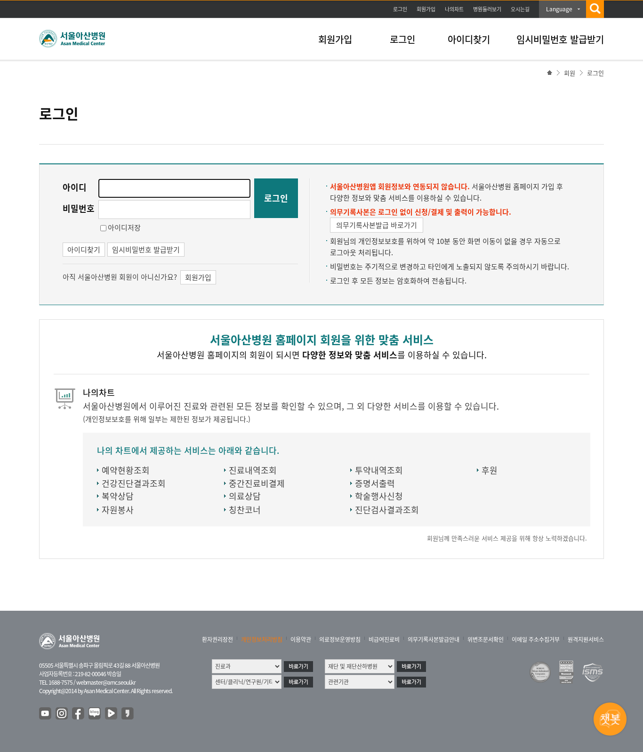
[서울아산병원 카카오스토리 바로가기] (128, 713)
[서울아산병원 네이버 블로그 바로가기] (95, 713)
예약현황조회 (126, 470)
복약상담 (118, 496)
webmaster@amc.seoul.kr (106, 682)
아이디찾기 (469, 39)
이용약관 (300, 639)
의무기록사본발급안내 (433, 639)
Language (559, 9)
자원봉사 (118, 509)
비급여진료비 (384, 639)
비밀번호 (79, 208)
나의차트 (454, 9)
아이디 (75, 187)
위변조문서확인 (485, 639)
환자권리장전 (217, 639)
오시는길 (520, 9)
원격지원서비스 (586, 639)
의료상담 (245, 496)
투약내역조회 (379, 470)
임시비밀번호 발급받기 (560, 39)
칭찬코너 (245, 509)
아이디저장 (124, 227)
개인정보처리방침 (261, 639)
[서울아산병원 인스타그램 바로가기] (62, 713)
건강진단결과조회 (134, 483)
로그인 (400, 9)
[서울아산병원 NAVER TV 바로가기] (111, 713)
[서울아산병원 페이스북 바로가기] (78, 713)
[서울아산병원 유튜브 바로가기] (45, 713)
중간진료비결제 (257, 483)
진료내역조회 (253, 470)
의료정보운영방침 (340, 639)
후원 (490, 470)
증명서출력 (375, 483)
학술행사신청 (379, 496)
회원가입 (426, 9)
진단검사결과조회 (387, 509)
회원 (569, 72)
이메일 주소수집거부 (536, 639)
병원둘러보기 (487, 9)
